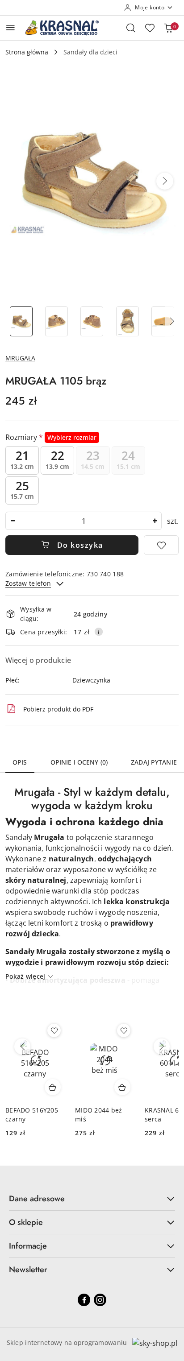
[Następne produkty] (162, 1046)
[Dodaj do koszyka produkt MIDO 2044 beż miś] (122, 1087)
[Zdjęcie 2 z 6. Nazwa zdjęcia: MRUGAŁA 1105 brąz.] (56, 321)
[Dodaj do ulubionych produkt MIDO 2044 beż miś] (123, 1030)
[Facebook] (84, 1300)
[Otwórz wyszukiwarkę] (131, 27)
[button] (164, 181)
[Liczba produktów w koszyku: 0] (168, 27)
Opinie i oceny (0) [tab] (79, 762)
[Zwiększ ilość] (154, 521)
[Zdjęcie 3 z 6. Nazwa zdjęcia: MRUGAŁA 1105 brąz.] (92, 321)
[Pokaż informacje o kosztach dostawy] (99, 632)
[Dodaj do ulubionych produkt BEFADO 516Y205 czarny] (54, 1030)
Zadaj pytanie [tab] (154, 762)
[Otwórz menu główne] (10, 27)
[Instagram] (100, 1300)
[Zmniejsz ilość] (12, 521)
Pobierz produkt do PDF (58, 709)
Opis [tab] (20, 762)
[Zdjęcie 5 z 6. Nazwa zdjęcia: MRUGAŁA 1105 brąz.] (163, 321)
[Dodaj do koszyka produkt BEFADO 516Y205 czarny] (53, 1087)
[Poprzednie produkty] (22, 1046)
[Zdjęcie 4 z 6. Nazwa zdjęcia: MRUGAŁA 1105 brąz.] (127, 321)
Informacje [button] (28, 1246)
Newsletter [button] (28, 1269)
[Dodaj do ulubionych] (161, 545)
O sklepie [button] (26, 1222)
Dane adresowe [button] (37, 1198)
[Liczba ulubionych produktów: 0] (150, 27)
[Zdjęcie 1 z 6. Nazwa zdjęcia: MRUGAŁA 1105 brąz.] (21, 321)
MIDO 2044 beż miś (98, 1114)
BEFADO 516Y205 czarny (31, 1114)
